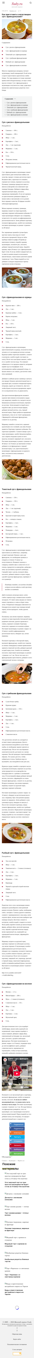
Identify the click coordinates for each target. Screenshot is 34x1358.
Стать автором (17, 1349)
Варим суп (13, 11)
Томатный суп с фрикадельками (16, 54)
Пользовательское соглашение (17, 1344)
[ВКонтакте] (17, 1124)
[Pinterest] (17, 1145)
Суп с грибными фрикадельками (16, 58)
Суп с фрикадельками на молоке (16, 65)
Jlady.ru (17, 4)
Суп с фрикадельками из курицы (16, 51)
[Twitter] (17, 1137)
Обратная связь (17, 1334)
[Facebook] (17, 1129)
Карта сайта (17, 1339)
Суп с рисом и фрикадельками (15, 47)
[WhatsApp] (17, 1154)
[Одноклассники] (17, 1133)
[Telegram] (17, 1141)
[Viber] (17, 1149)
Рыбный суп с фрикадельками (15, 62)
